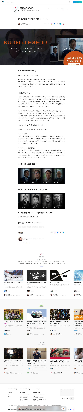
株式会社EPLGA (26, 8)
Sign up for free (77, 2)
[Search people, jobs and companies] (69, 2)
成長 (24, 227)
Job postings (69, 9)
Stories (63, 9)
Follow (23, 10)
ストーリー (42, 227)
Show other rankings (41, 344)
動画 (20, 227)
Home (49, 9)
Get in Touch (65, 398)
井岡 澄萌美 (23, 23)
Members (59, 9)
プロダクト (35, 227)
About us (53, 9)
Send (72, 398)
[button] (12, 389)
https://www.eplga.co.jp (31, 10)
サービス (29, 227)
